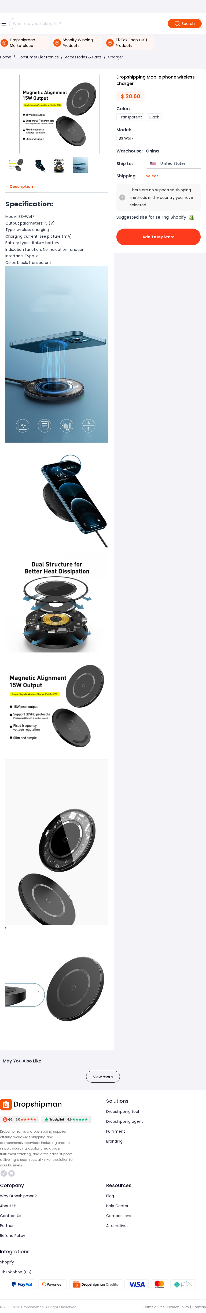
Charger (115, 57)
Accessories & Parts (83, 57)
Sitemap (199, 1307)
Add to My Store (158, 237)
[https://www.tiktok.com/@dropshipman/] (4, 1173)
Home (5, 57)
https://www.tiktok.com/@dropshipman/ (4, 1173)
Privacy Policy (178, 1307)
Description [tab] (21, 186)
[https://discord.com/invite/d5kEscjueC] (11, 1173)
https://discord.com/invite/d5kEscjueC (12, 1173)
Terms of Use (154, 1307)
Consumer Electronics (38, 57)
